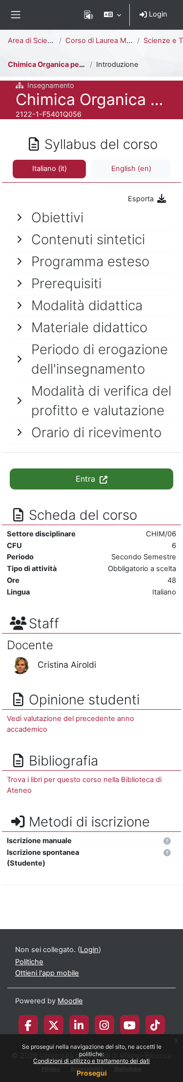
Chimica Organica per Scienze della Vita (76, 64)
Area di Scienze (34, 40)
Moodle (70, 1001)
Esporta (142, 198)
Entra (87, 479)
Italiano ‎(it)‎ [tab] (49, 168)
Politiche (29, 961)
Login (157, 14)
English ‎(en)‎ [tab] (131, 168)
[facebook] (28, 1024)
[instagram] (104, 1024)
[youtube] (129, 1024)
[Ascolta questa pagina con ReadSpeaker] (89, 14)
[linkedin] (78, 1024)
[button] (112, 14)
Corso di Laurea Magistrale (110, 40)
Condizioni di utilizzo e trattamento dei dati (91, 1060)
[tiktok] (155, 1024)
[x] (53, 1024)
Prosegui (92, 1073)
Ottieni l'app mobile (47, 973)
